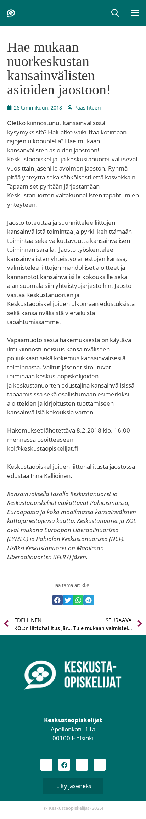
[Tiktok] (100, 765)
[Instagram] (46, 765)
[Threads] (82, 765)
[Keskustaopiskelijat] (11, 13)
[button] (115, 13)
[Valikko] (135, 13)
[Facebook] (64, 765)
